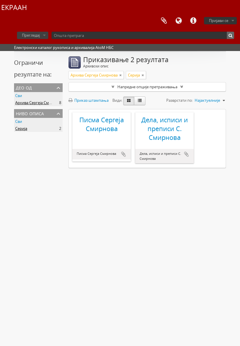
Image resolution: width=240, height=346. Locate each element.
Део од (24, 87)
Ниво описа (30, 113)
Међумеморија (164, 20)
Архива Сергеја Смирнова (38, 102)
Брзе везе (193, 20)
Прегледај (31, 35)
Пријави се (218, 20)
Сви (18, 95)
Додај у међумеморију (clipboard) (123, 154)
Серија (21, 128)
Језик (178, 20)
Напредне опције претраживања (147, 86)
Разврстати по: (179, 100)
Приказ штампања (91, 100)
